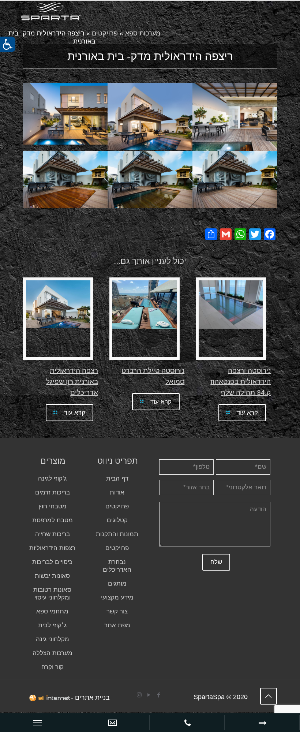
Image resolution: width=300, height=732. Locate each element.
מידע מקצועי (117, 597)
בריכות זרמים (52, 492)
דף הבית (117, 478)
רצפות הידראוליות (52, 548)
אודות (117, 492)
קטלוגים (117, 520)
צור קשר (117, 611)
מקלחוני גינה (52, 639)
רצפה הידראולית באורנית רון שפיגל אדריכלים (72, 381)
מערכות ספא (142, 33)
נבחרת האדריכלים (117, 566)
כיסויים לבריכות (52, 562)
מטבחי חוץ (52, 506)
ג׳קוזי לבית (52, 625)
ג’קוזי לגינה (52, 478)
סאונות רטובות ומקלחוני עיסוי (52, 593)
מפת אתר (117, 625)
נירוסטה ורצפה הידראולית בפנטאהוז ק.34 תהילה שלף (240, 381)
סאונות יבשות (52, 575)
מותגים (117, 583)
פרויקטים (105, 33)
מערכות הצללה (52, 653)
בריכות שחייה (52, 534)
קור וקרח (52, 667)
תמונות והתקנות (117, 534)
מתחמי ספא (52, 611)
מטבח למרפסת (52, 520)
